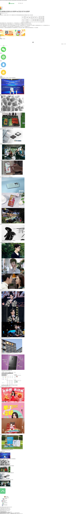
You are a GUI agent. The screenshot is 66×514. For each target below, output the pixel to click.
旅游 (10, 0)
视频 (17, 0)
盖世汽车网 (1, 129)
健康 (20, 0)
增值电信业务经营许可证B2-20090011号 (5, 510)
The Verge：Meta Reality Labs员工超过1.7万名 (5, 143)
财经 (18, 0)
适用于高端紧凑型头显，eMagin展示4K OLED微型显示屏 (7, 111)
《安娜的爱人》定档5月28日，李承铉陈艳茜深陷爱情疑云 (7, 242)
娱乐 (4, 0)
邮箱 (15, 0)
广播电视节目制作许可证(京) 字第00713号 (5, 508)
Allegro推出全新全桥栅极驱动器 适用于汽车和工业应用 (6, 128)
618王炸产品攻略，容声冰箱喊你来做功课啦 (7, 370)
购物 (25, 0)
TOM (0, 78)
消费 (22, 0)
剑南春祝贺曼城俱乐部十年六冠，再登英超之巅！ (7, 449)
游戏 (9, 0)
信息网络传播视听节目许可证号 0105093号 (5, 509)
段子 (21, 0)
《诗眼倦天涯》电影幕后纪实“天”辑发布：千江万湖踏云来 (8, 240)
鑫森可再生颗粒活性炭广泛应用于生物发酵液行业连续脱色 (7, 94)
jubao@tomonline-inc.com (19, 513)
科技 (26, 0)
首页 (0, 0)
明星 (6, 0)
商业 (16, 0)
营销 (14, 0)
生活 (11, 0)
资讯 (1, 0)
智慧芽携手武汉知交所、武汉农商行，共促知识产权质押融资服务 (8, 77)
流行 (3, 0)
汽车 (23, 0)
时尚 (7, 0)
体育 (5, 0)
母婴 (12, 0)
